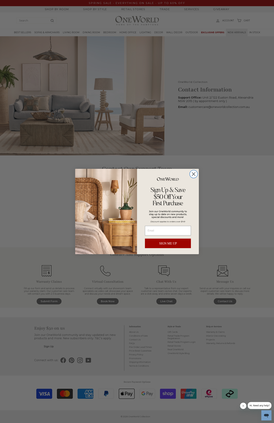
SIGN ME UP (168, 243)
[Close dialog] (194, 174)
